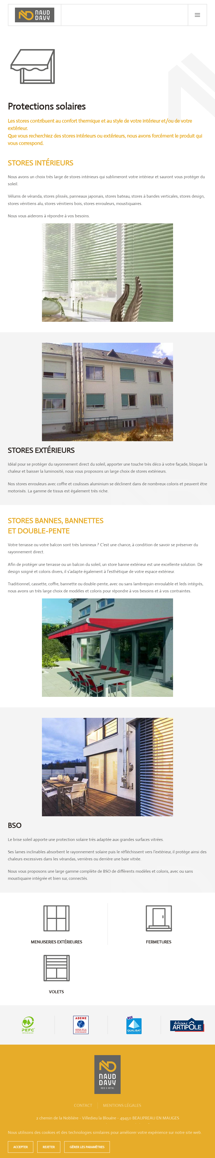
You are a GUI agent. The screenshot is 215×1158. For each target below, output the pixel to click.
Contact (83, 1105)
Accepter (20, 1147)
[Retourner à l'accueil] (34, 14)
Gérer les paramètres (87, 1147)
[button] (197, 14)
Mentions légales (122, 1105)
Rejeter (49, 1147)
